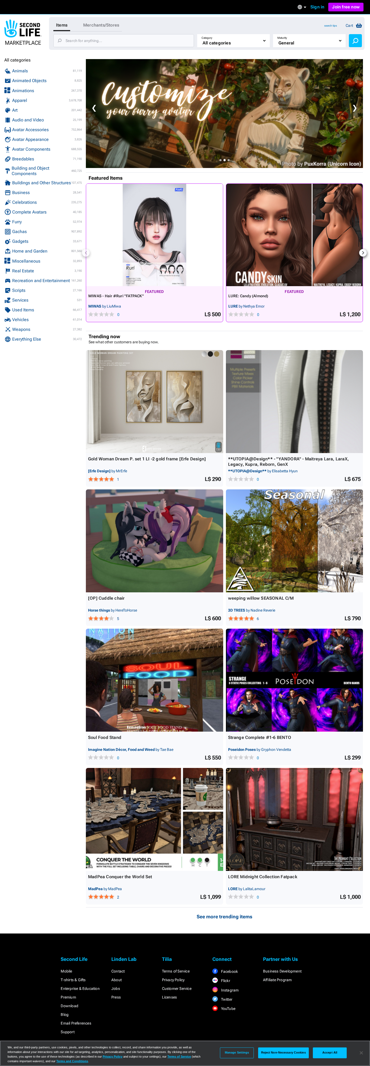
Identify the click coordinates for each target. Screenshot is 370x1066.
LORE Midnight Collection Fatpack (262, 876)
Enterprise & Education (80, 988)
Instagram (229, 990)
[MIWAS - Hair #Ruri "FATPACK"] (154, 235)
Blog (65, 1014)
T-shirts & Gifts (73, 980)
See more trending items (224, 916)
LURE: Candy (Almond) (248, 296)
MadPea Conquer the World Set (120, 876)
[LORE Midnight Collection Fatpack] (294, 819)
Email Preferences (76, 1023)
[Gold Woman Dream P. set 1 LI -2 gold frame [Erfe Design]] (154, 401)
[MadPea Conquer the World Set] (154, 819)
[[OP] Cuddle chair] (154, 540)
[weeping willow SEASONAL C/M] (294, 540)
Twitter (226, 999)
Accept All (329, 1052)
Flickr (225, 980)
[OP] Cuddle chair (106, 598)
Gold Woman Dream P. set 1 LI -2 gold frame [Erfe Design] (147, 458)
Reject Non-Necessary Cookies (283, 1052)
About (116, 980)
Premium (68, 997)
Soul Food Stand (104, 737)
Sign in (317, 6)
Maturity (282, 37)
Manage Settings (237, 1052)
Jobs (115, 988)
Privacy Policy (173, 980)
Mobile (66, 971)
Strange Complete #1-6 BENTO (259, 737)
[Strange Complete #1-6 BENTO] (294, 680)
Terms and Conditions (72, 1061)
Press (116, 997)
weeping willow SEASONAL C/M (261, 598)
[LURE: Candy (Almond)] (294, 235)
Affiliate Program (277, 980)
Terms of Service (176, 971)
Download (69, 1006)
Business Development (282, 971)
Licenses (169, 997)
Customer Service (177, 988)
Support (67, 1032)
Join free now (346, 6)
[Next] (363, 253)
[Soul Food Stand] (154, 680)
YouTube (227, 1008)
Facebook (229, 971)
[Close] (361, 1053)
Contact (118, 971)
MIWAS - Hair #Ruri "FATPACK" (116, 296)
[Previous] (86, 253)
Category (207, 37)
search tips (330, 25)
